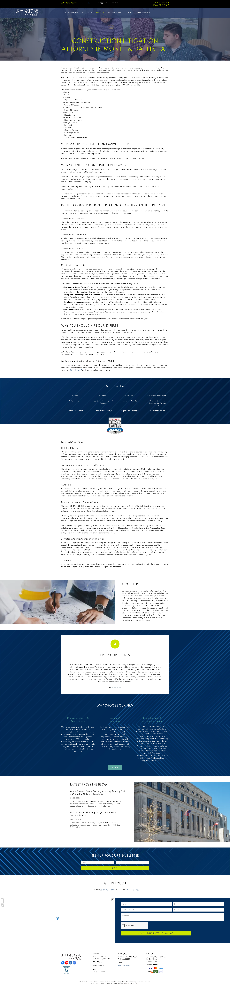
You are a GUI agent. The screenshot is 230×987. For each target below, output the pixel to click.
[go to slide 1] (110, 687)
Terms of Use (127, 983)
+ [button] (2, 900)
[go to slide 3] (115, 687)
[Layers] (113, 900)
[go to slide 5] (120, 687)
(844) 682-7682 (133, 890)
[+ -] (57, 920)
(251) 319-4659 (75, 370)
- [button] (2, 902)
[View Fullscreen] (2, 906)
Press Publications (85, 3)
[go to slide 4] (117, 687)
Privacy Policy (136, 983)
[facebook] (63, 963)
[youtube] (66, 963)
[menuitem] (66, 13)
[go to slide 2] (112, 687)
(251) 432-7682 (161, 3)
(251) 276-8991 (99, 972)
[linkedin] (70, 963)
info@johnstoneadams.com (108, 3)
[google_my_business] (74, 963)
